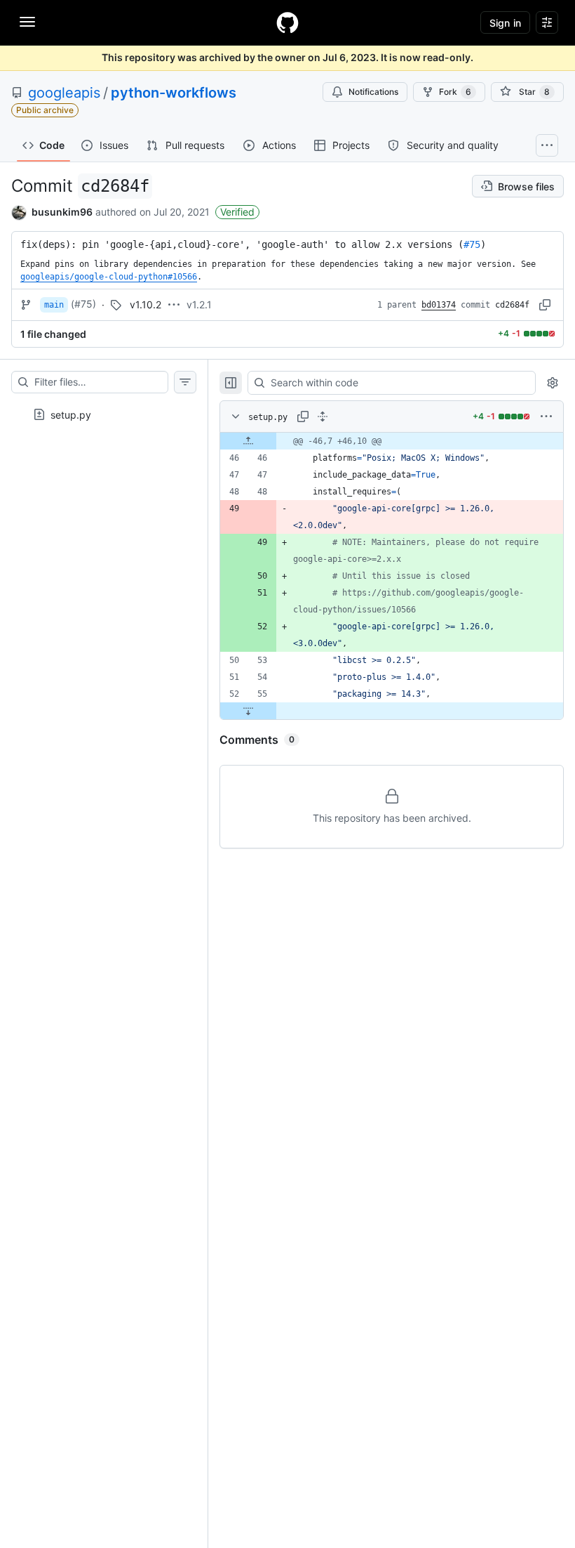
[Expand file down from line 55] (248, 710)
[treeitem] (103, 410)
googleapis (64, 92)
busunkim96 (62, 212)
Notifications (373, 91)
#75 (472, 244)
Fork (455, 91)
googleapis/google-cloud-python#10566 (108, 277)
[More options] (546, 416)
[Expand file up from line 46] (248, 441)
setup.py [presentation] (70, 414)
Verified (237, 212)
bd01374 (438, 305)
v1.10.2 (145, 304)
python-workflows (173, 92)
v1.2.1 (199, 304)
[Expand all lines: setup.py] (322, 416)
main (54, 305)
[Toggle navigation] (27, 21)
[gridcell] (391, 441)
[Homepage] (287, 22)
